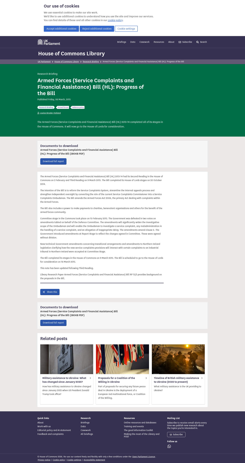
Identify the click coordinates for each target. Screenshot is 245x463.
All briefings (87, 434)
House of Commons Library (71, 53)
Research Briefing (91, 61)
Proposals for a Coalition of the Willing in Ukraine (116, 380)
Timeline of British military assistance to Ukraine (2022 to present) (176, 380)
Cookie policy (59, 460)
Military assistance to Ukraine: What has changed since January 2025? (64, 380)
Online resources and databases (140, 422)
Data (132, 42)
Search (203, 42)
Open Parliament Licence (143, 456)
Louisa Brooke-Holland (50, 113)
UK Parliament (44, 61)
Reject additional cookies (96, 28)
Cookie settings (126, 28)
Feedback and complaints (50, 434)
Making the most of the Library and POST (141, 435)
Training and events (134, 426)
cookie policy (115, 20)
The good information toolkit (138, 430)
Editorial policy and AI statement (54, 430)
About (171, 42)
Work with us (44, 426)
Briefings (121, 42)
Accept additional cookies (61, 28)
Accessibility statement (94, 460)
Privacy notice (44, 460)
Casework (144, 42)
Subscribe (187, 42)
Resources (159, 42)
